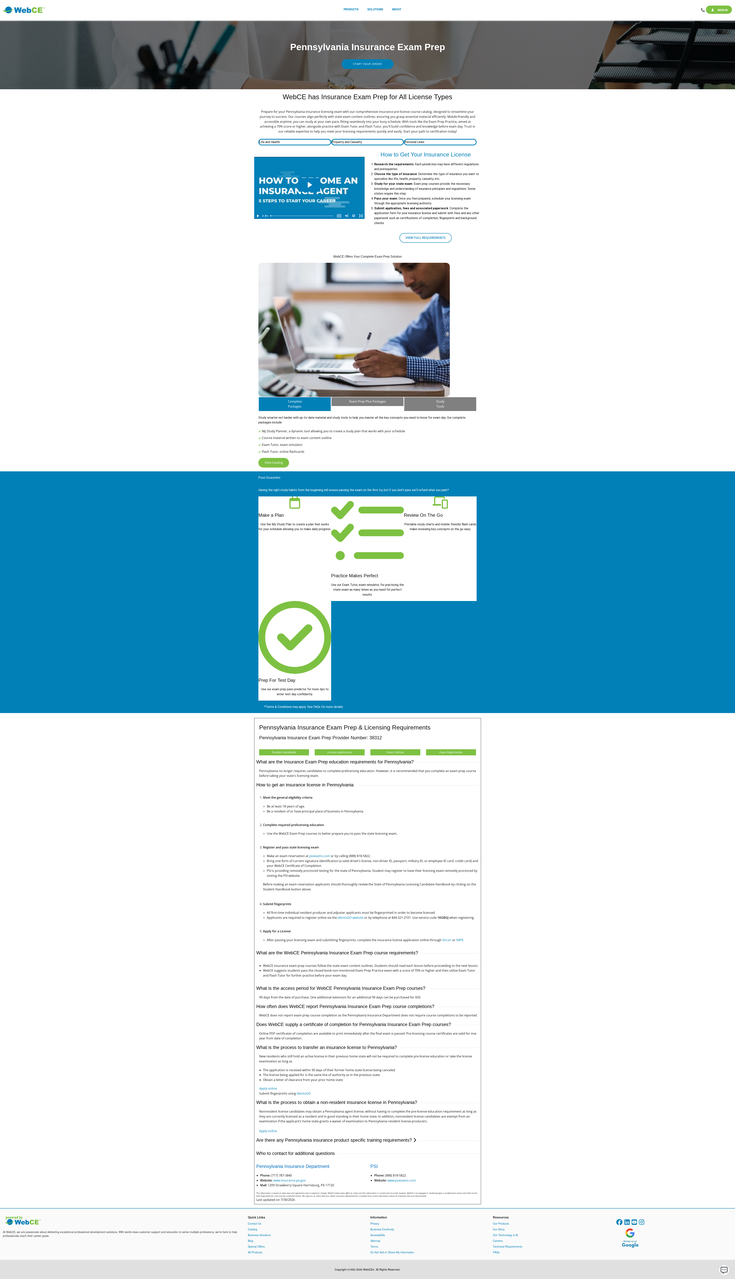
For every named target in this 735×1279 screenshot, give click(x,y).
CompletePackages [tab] (295, 404)
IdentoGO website (350, 917)
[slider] (302, 216)
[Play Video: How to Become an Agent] (309, 185)
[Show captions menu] (339, 216)
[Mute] (346, 216)
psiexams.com (319, 856)
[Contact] (703, 10)
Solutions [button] (375, 9)
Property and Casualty (347, 142)
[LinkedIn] (627, 1223)
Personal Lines (414, 142)
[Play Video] (257, 216)
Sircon (447, 940)
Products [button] (351, 9)
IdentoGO (304, 1093)
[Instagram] (641, 1223)
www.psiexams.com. (401, 1180)
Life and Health (269, 142)
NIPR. (460, 940)
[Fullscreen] (361, 216)
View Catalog (274, 462)
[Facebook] (619, 1223)
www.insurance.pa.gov (289, 1180)
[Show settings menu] (353, 216)
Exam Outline (395, 752)
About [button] (396, 9)
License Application (339, 752)
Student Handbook (284, 752)
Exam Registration (451, 752)
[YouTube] (634, 1223)
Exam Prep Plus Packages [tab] (367, 401)
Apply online (268, 1088)
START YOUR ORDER (367, 64)
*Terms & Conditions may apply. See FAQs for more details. (303, 707)
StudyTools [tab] (440, 404)
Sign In (722, 10)
